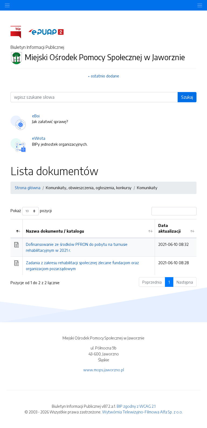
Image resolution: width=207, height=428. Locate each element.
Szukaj (187, 97)
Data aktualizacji (169, 228)
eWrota (38, 138)
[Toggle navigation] (200, 5)
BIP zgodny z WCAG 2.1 (136, 406)
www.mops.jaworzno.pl (103, 369)
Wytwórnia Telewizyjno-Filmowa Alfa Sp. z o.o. (142, 411)
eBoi (36, 115)
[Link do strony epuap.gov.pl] (46, 31)
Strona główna (27, 187)
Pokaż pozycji (31, 210)
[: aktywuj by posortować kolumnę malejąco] (17, 228)
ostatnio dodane (105, 75)
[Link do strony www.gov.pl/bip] (19, 31)
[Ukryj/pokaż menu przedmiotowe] (7, 5)
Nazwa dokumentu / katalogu (55, 231)
